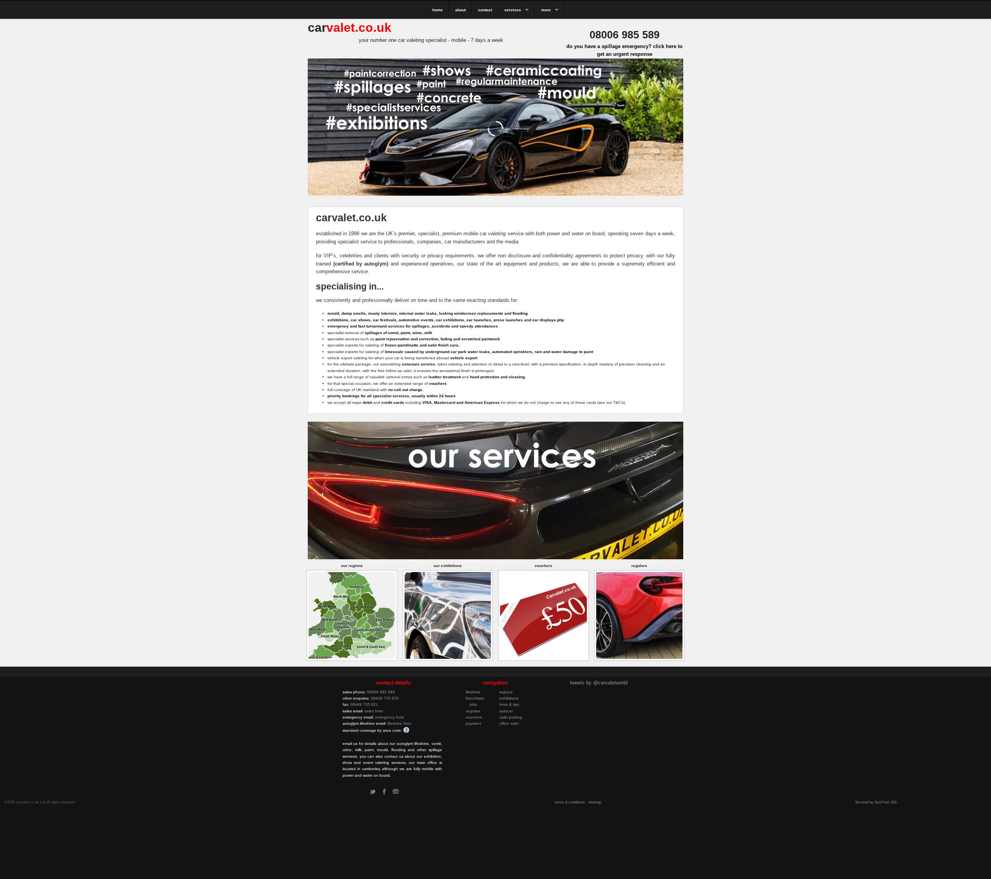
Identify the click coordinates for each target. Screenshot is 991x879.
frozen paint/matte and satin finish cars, (422, 345)
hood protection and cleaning (497, 377)
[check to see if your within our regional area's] (352, 615)
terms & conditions (570, 802)
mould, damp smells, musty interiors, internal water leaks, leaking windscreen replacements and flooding (427, 313)
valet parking (510, 717)
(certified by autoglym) (360, 264)
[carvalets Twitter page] (372, 791)
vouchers (438, 383)
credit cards (392, 402)
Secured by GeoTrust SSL (876, 802)
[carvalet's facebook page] (384, 791)
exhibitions (508, 698)
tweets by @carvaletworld (599, 683)
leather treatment (445, 377)
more (546, 10)
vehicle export (463, 358)
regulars (473, 711)
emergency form (389, 717)
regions (506, 692)
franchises (475, 698)
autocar (506, 711)
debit (367, 402)
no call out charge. (405, 390)
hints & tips (509, 704)
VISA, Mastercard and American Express (461, 402)
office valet (509, 723)
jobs (473, 704)
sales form (374, 711)
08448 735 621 (364, 704)
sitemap (594, 802)
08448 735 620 (385, 698)
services (512, 10)
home (437, 10)
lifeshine (473, 692)
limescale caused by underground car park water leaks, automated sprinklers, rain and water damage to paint (489, 352)
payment (473, 723)
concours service (418, 364)
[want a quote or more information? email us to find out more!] (395, 791)
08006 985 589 (381, 692)
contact (485, 10)
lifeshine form (399, 723)
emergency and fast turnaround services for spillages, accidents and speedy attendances (412, 326)
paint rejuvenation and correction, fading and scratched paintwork (437, 339)
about (460, 10)
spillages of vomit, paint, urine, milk (398, 333)
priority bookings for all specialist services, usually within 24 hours (391, 396)
